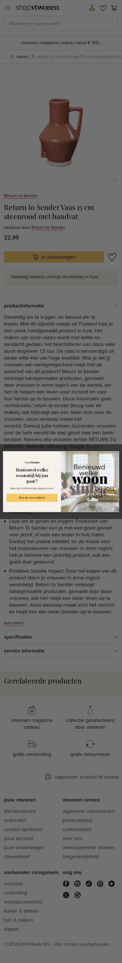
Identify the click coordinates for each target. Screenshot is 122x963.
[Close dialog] (115, 454)
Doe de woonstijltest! (32, 497)
